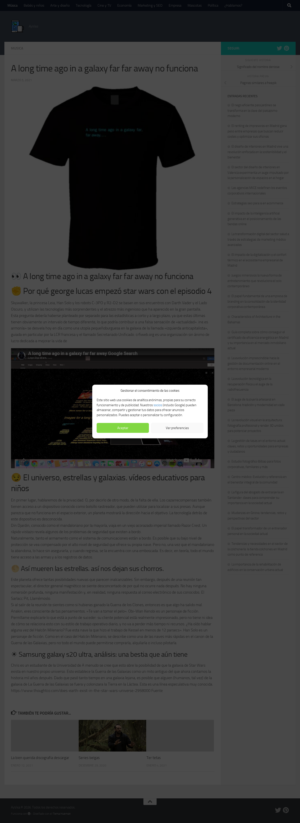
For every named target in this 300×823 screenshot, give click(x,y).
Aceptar (122, 428)
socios (158, 405)
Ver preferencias (177, 428)
